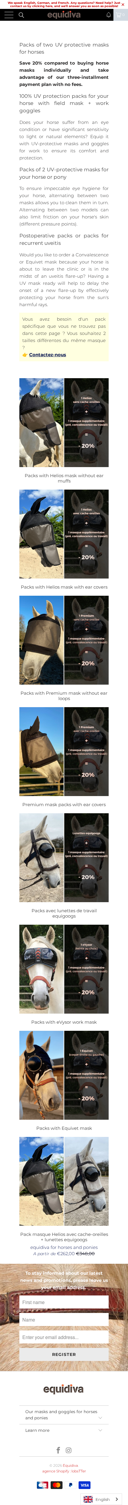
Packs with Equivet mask (64, 1081)
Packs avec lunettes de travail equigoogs (64, 866)
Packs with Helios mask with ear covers (64, 540)
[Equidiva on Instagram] (69, 1450)
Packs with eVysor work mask (64, 975)
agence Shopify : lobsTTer (64, 1471)
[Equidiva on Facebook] (58, 1450)
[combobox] (101, 1499)
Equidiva (70, 1465)
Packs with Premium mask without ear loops (64, 649)
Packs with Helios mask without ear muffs (64, 431)
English (103, 1499)
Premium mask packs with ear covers (64, 758)
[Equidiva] (64, 15)
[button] (108, 15)
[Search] (21, 14)
